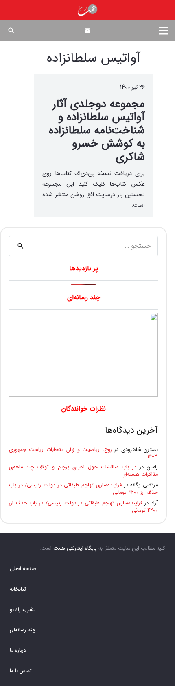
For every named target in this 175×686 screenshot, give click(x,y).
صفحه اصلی (23, 569)
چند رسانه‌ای (23, 630)
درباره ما (18, 650)
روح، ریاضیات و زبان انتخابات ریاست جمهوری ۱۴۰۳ (83, 453)
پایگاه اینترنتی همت (75, 548)
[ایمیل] (87, 30)
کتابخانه (18, 589)
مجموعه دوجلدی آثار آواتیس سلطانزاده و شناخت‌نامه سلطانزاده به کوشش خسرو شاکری (97, 130)
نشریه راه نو (22, 610)
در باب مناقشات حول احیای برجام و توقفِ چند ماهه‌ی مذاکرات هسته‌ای (83, 471)
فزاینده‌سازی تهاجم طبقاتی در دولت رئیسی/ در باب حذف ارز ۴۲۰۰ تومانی (83, 489)
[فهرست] (163, 30)
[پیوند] (87, 10)
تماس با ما (21, 671)
